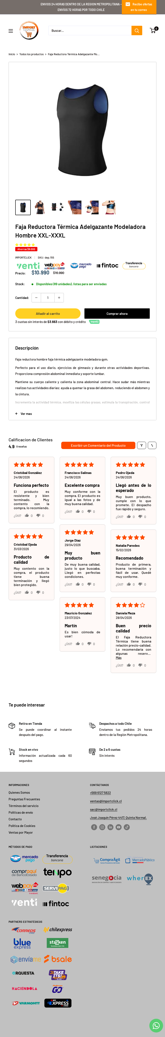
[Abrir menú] (11, 31)
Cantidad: (22, 298)
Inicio (12, 54)
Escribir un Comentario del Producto (98, 445)
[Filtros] (141, 445)
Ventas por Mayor (21, 832)
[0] (153, 30)
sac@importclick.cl (103, 809)
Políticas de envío (21, 812)
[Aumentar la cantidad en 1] (59, 297)
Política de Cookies (22, 826)
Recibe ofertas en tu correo (141, 7)
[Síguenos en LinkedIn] (110, 827)
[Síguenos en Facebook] (94, 827)
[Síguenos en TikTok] (127, 827)
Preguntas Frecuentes (24, 799)
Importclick (23, 257)
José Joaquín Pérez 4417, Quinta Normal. (118, 817)
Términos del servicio (23, 806)
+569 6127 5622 (100, 793)
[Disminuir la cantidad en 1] (36, 297)
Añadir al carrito (48, 313)
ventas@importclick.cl (106, 801)
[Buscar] (136, 30)
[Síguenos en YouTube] (119, 827)
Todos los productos (31, 54)
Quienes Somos (19, 792)
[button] (25, 245)
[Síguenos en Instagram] (102, 827)
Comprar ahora (117, 313)
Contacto (15, 819)
